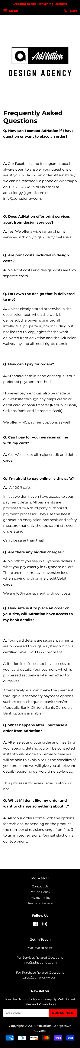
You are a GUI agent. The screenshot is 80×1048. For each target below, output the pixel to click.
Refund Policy (40, 892)
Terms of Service (40, 903)
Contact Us (40, 886)
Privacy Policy (40, 897)
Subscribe (62, 1013)
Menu (13, 11)
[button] (40, 368)
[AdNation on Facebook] (35, 925)
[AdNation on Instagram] (44, 925)
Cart (73, 11)
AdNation (44, 1025)
